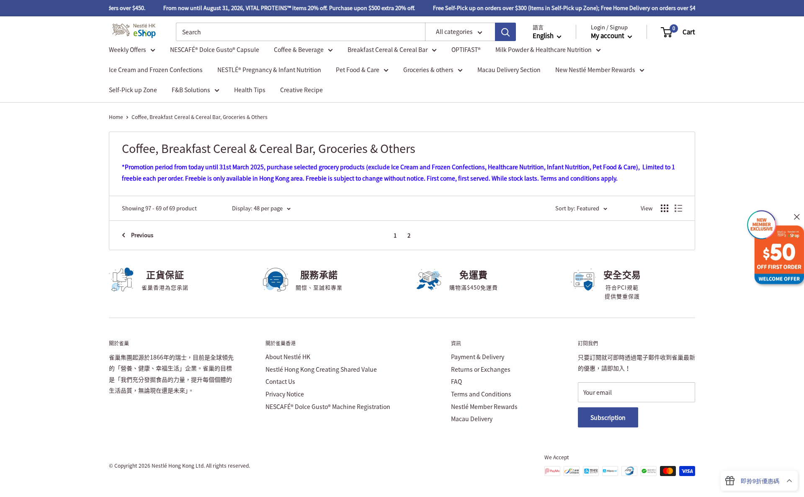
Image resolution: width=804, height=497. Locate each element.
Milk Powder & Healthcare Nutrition (543, 49)
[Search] (505, 32)
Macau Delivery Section (509, 69)
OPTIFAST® (466, 49)
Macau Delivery (471, 418)
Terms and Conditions (481, 394)
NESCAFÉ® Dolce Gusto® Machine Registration (327, 406)
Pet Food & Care (357, 69)
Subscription (608, 417)
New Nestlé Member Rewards (595, 69)
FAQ (456, 381)
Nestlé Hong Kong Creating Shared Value (321, 369)
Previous (142, 235)
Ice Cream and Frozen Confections (156, 69)
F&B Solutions (191, 89)
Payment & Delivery (477, 356)
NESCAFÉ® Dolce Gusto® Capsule (214, 49)
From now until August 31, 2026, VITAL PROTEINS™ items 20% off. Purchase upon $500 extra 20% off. (285, 8)
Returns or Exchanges (480, 369)
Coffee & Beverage (299, 49)
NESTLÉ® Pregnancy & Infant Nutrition (269, 69)
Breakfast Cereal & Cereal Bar (388, 49)
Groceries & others (428, 69)
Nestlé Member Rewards (484, 406)
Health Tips (249, 89)
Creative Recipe (301, 89)
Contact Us (280, 381)
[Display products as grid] (664, 208)
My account (608, 36)
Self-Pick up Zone (133, 89)
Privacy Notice (284, 394)
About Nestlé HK (287, 356)
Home (116, 117)
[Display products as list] (678, 208)
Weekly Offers (127, 49)
